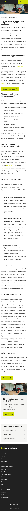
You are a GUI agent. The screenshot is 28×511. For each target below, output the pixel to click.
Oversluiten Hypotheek (9, 430)
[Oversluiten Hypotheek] (24, 430)
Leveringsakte (7, 434)
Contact (3, 476)
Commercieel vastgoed (7, 466)
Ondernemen (4, 464)
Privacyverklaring (5, 489)
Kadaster (4, 83)
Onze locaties (4, 479)
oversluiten (4, 168)
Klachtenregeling (5, 497)
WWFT (3, 494)
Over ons (3, 471)
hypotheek (20, 66)
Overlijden (4, 461)
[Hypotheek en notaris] (24, 438)
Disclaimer (4, 492)
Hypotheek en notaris (9, 438)
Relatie (3, 459)
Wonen (3, 456)
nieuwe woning (10, 165)
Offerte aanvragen (6, 474)
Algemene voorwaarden (7, 487)
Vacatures (4, 481)
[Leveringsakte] (24, 434)
